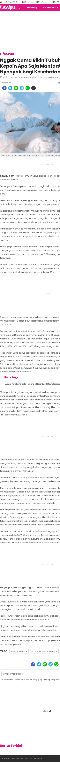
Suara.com (29, 2)
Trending (31, 7)
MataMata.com (43, 2)
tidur (44, 204)
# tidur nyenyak (19, 651)
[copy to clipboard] (33, 88)
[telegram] (22, 88)
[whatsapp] (28, 88)
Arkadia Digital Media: (10, 2)
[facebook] (4, 88)
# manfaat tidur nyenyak (44, 651)
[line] (16, 88)
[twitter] (10, 88)
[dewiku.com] (10, 7)
